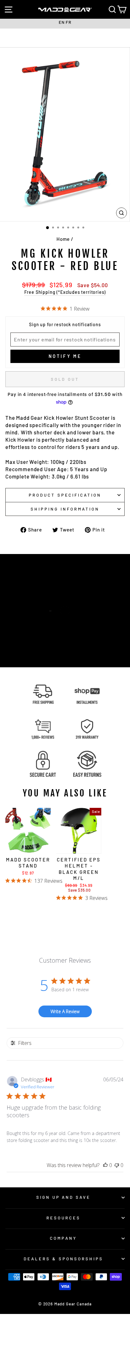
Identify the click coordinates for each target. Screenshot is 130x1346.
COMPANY (63, 1238)
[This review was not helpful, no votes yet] (117, 1165)
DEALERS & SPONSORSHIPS (63, 1258)
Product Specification (65, 495)
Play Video (69, 627)
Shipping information (65, 508)
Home (63, 239)
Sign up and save (63, 1197)
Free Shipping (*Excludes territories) (65, 292)
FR (68, 22)
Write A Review (65, 1011)
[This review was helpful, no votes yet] (105, 1165)
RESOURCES (63, 1217)
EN (62, 22)
